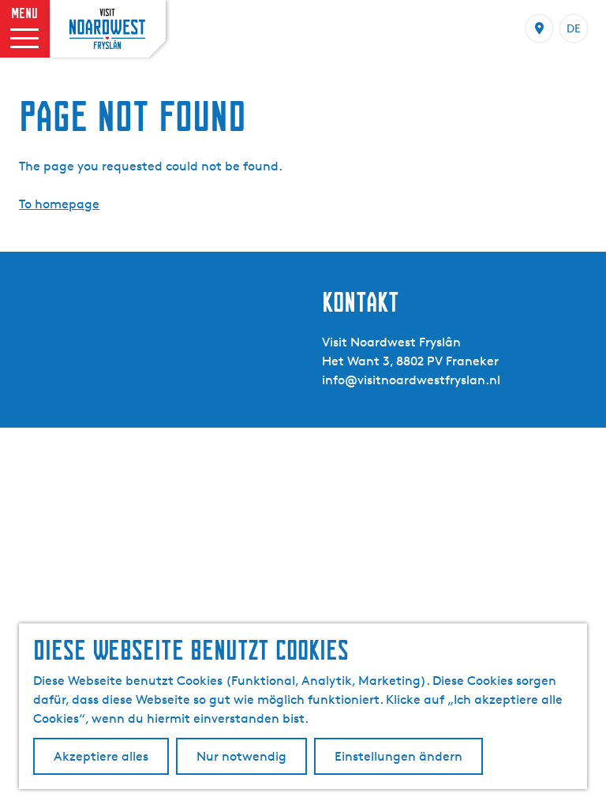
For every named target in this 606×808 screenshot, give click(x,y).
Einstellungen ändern (398, 756)
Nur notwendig (241, 756)
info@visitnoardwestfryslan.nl (411, 379)
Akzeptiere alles (101, 756)
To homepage (59, 203)
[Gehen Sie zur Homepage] (107, 29)
